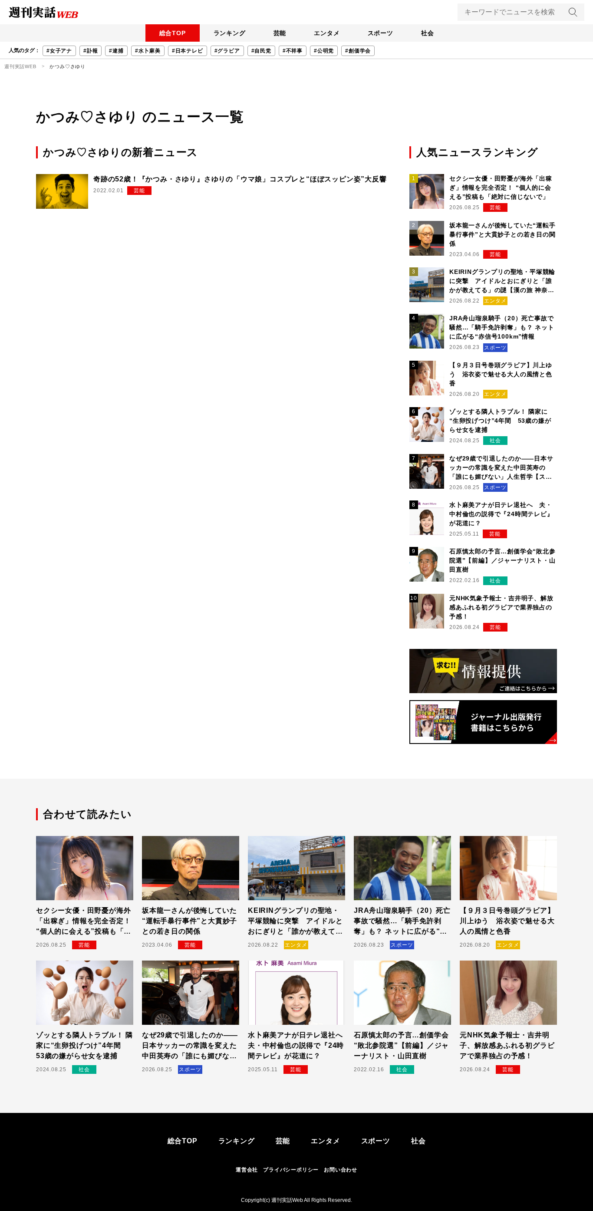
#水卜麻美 (148, 51)
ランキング (230, 33)
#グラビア (227, 51)
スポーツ (380, 33)
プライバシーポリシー (291, 1170)
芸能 (280, 33)
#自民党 (261, 51)
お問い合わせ (340, 1170)
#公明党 (324, 51)
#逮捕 (116, 51)
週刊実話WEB (20, 66)
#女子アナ (59, 51)
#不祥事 (293, 51)
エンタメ (326, 33)
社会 (427, 33)
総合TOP (172, 33)
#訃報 (90, 51)
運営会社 (247, 1170)
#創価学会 (358, 51)
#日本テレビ (187, 51)
